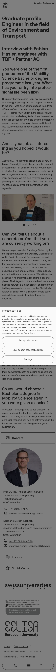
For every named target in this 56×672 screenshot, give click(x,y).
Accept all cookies (28, 340)
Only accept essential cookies (28, 349)
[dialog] (28, 336)
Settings (28, 359)
